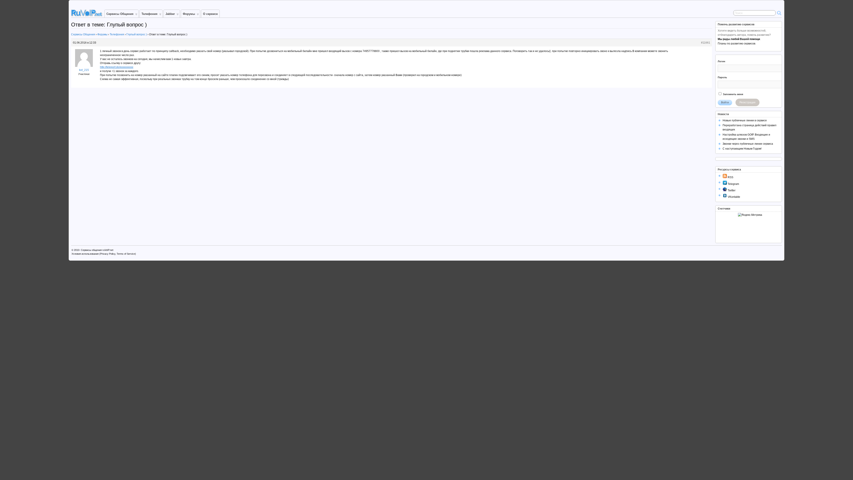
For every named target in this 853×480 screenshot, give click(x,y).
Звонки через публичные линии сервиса (748, 143)
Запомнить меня (732, 94)
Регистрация (747, 102)
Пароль (722, 77)
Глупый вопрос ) (136, 34)
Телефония (149, 14)
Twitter (731, 190)
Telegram (733, 184)
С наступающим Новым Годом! (742, 148)
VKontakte (733, 196)
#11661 (705, 42)
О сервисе (210, 14)
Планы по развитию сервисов (736, 43)
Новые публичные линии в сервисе (745, 120)
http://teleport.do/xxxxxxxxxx (116, 67)
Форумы (189, 14)
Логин (721, 61)
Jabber (170, 14)
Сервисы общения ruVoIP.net (97, 250)
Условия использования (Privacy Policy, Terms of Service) (104, 253)
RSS (730, 177)
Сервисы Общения (120, 14)
